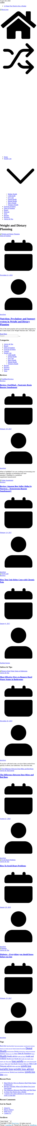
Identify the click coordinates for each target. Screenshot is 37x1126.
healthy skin (3, 1061)
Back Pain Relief (10, 1045)
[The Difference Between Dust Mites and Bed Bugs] (16, 769)
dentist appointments (30, 1051)
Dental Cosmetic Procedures (19, 1048)
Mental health (33, 1061)
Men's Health (12, 360)
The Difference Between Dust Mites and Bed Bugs (20, 1090)
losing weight (27, 1061)
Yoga (5, 214)
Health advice (12, 1056)
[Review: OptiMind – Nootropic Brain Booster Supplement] (7, 379)
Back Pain (3, 1046)
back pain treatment (19, 1045)
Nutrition (2, 1063)
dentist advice (22, 1051)
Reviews (6, 217)
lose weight (17, 1061)
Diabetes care (9, 1053)
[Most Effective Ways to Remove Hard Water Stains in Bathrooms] (13, 671)
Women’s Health (13, 205)
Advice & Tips (8, 219)
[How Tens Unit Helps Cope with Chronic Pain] (4, 574)
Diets (15, 1053)
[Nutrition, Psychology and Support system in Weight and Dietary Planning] (10, 234)
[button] (20, 192)
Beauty (6, 210)
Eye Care (11, 197)
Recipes (6, 215)
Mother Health (12, 194)
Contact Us (7, 1113)
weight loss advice (23, 1069)
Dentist (16, 1051)
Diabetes (2, 1053)
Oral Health (14, 1064)
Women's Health (13, 364)
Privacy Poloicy (9, 1110)
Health (3, 1056)
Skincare (6, 212)
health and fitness (22, 1056)
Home (6, 157)
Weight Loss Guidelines (17, 1072)
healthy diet (24, 1058)
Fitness (32, 1053)
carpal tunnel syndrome (29, 1045)
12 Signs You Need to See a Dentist (15, 6)
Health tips (17, 1058)
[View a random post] (18, 77)
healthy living (30, 1058)
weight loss (6, 1068)
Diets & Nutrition (9, 208)
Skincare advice (6, 1066)
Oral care (7, 1064)
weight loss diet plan (4, 1072)
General (6, 351)
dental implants (10, 1051)
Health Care (7, 158)
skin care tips (16, 1066)
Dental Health (12, 199)
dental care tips (8, 1048)
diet (13, 1053)
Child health (11, 196)
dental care (2, 1048)
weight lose (26, 1066)
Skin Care (33, 1064)
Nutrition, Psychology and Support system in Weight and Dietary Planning (17, 321)
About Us (7, 1108)
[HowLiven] (18, 39)
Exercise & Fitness (10, 206)
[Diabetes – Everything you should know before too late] (3, 948)
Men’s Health (12, 203)
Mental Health (12, 201)
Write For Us (8, 1111)
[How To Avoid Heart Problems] (7, 860)
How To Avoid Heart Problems (13, 866)
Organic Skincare (23, 1064)
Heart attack (8, 1061)
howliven (3, 314)
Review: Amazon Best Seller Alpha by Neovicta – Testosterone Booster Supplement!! (16, 488)
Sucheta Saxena (5, 663)
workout (5, 1074)
